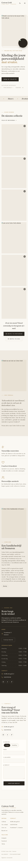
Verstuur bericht (14, 783)
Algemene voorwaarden (7, 857)
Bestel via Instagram (15, 334)
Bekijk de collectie (10, 79)
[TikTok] (11, 682)
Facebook (4, 841)
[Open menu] (24, 3)
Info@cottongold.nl (9, 674)
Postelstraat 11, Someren (16, 827)
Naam (5, 749)
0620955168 (7, 677)
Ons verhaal (5, 824)
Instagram (4, 838)
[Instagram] (3, 682)
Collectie (4, 821)
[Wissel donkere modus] (20, 3)
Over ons (4, 827)
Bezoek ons (4, 830)
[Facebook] (7, 682)
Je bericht (7, 765)
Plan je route (8, 640)
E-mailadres (7, 757)
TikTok (3, 844)
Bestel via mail (15, 339)
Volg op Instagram (8, 120)
